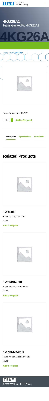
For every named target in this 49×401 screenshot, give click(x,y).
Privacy (29, 384)
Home (6, 53)
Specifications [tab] (25, 136)
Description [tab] (11, 136)
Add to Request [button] (10, 226)
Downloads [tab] (39, 136)
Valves (12, 53)
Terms (22, 384)
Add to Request (23, 120)
